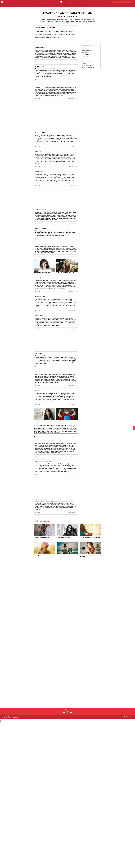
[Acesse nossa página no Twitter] (64, 712)
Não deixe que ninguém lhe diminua (89, 67)
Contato (125, 716)
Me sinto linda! (84, 58)
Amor (74, 9)
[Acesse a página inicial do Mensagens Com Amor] (67, 2)
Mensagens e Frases (64, 9)
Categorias (52, 9)
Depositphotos (16, 717)
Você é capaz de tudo (86, 48)
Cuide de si (84, 63)
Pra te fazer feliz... (85, 56)
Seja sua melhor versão (86, 54)
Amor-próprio (81, 9)
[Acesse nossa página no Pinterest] (67, 712)
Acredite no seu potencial (86, 50)
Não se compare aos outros (87, 61)
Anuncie (129, 716)
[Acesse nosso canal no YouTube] (71, 712)
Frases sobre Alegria (86, 52)
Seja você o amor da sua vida (87, 65)
